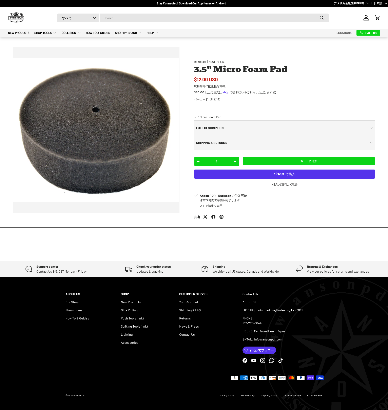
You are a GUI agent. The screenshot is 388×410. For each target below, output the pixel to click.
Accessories (129, 342)
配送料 (212, 86)
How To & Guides (98, 32)
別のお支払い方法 (284, 184)
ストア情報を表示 (211, 205)
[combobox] (193, 18)
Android (221, 3)
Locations (344, 33)
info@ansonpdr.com (268, 339)
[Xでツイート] (205, 217)
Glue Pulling (129, 310)
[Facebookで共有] (213, 217)
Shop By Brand (126, 32)
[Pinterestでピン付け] (221, 217)
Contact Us (187, 334)
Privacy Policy (226, 395)
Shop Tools (43, 32)
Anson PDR (78, 395)
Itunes (207, 3)
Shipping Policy (269, 395)
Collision (69, 32)
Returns (185, 318)
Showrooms (73, 310)
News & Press (189, 326)
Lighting (127, 334)
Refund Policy (247, 395)
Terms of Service (292, 395)
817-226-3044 (252, 323)
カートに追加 (308, 161)
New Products (19, 32)
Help (150, 32)
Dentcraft (200, 61)
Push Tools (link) (132, 318)
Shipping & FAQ (190, 310)
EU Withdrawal (315, 395)
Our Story (72, 302)
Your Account (188, 302)
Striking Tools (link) (134, 326)
